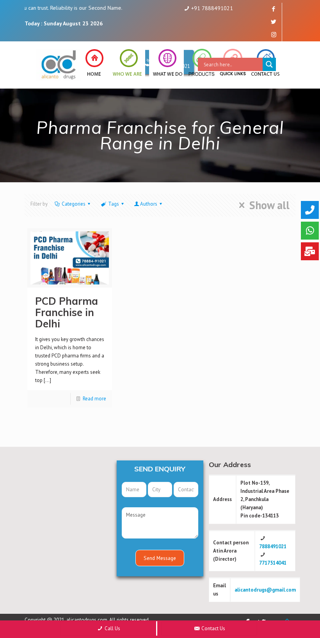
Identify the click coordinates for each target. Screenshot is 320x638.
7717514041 (272, 563)
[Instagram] (274, 34)
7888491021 (272, 546)
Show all (269, 205)
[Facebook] (274, 8)
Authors (148, 204)
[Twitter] (274, 21)
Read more (94, 398)
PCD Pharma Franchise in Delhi (66, 312)
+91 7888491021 (212, 8)
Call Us (111, 628)
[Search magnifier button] (269, 64)
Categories (73, 204)
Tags (113, 204)
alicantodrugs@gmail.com (265, 589)
